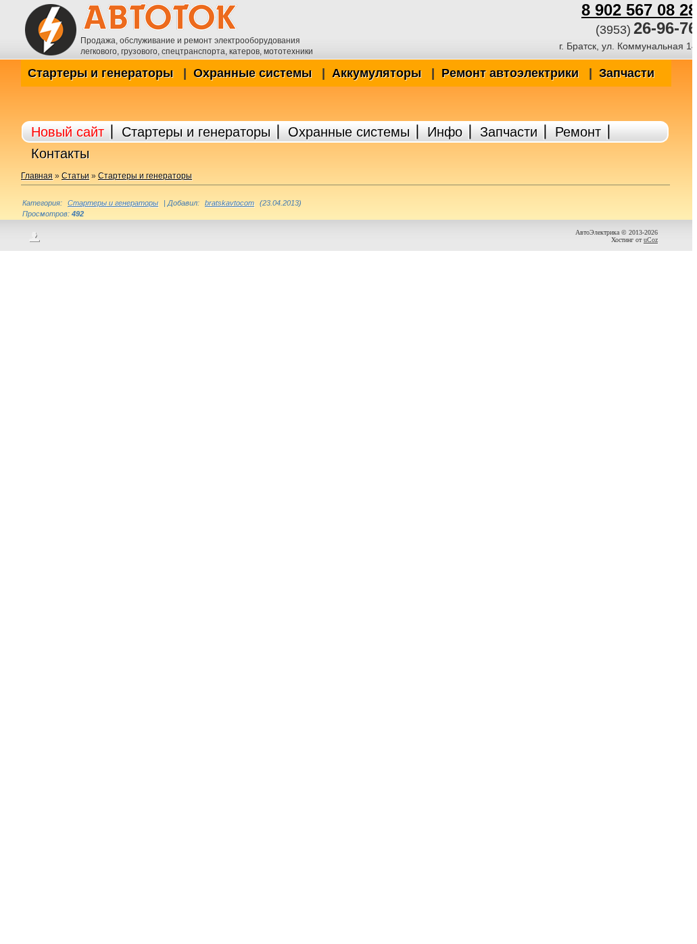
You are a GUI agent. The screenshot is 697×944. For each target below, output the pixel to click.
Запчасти (626, 73)
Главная (37, 176)
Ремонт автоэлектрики (510, 73)
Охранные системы (252, 73)
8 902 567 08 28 (639, 10)
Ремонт (578, 131)
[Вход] (34, 240)
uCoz (651, 239)
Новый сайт (67, 131)
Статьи (75, 176)
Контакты (60, 153)
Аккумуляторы (376, 73)
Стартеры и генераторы (100, 73)
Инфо (444, 131)
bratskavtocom (229, 203)
